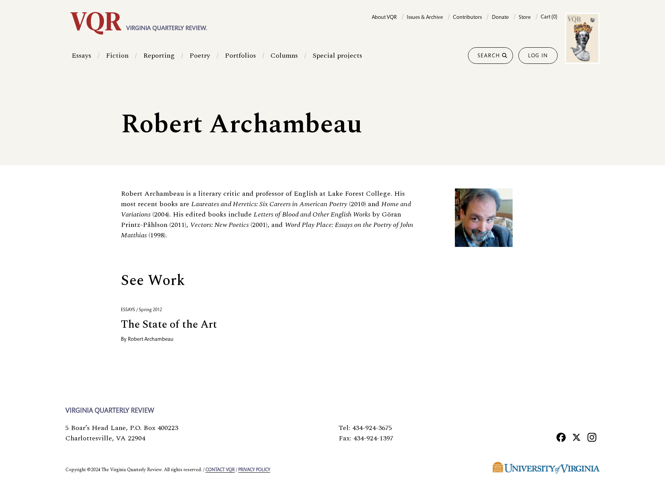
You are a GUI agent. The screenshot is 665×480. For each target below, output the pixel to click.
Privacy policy (254, 470)
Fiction (117, 55)
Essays (81, 55)
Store (525, 17)
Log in (538, 56)
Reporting (159, 55)
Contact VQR (220, 470)
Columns (284, 55)
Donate (500, 17)
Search (489, 56)
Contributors (467, 17)
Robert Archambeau (151, 339)
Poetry (199, 55)
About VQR (384, 17)
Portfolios (240, 55)
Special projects (337, 55)
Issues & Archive (425, 17)
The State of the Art (169, 324)
